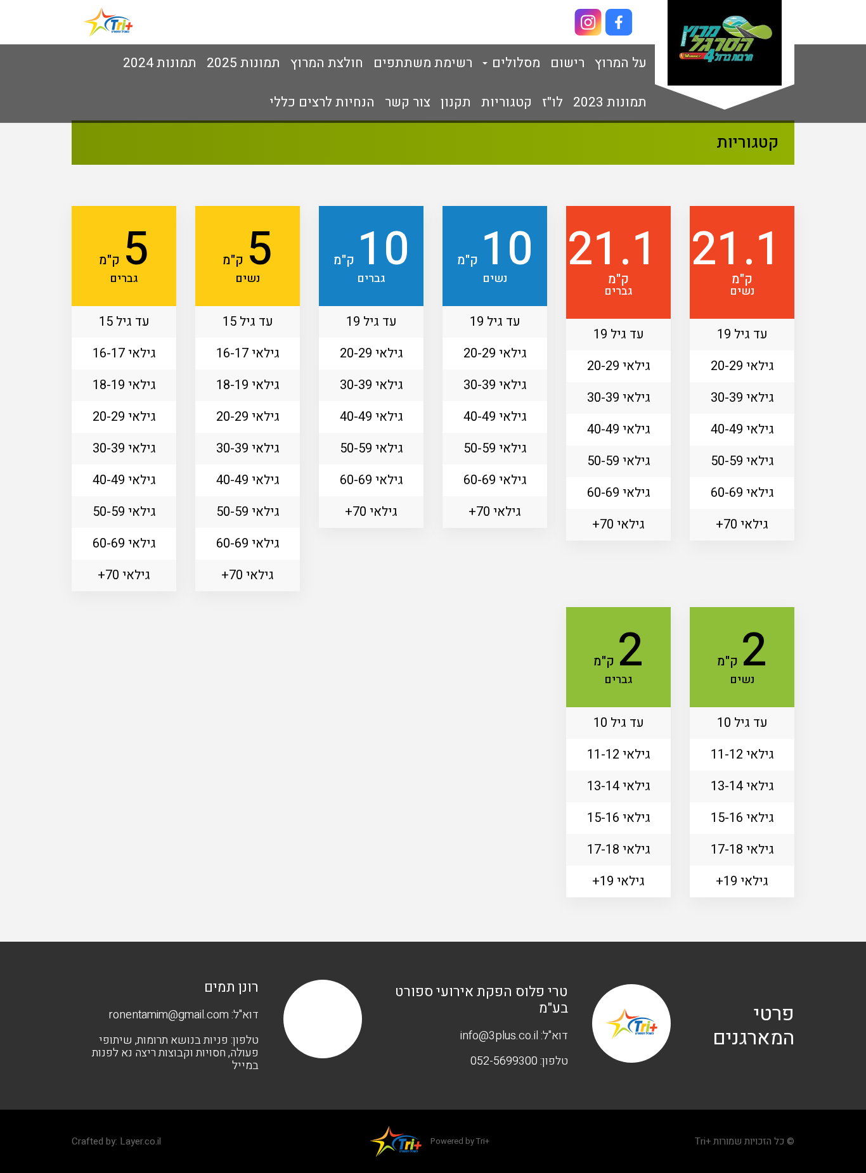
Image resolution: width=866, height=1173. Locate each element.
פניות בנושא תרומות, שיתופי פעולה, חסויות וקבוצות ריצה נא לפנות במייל (175, 1053)
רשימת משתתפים (422, 63)
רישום (567, 63)
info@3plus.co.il (499, 1035)
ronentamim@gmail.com (168, 1014)
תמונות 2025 (243, 63)
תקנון (456, 102)
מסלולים (514, 63)
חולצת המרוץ (326, 63)
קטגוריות (506, 102)
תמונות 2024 (160, 63)
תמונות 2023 (610, 102)
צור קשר (407, 102)
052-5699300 (504, 1061)
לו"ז (552, 102)
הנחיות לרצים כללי (322, 102)
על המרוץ (621, 63)
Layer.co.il (140, 1141)
